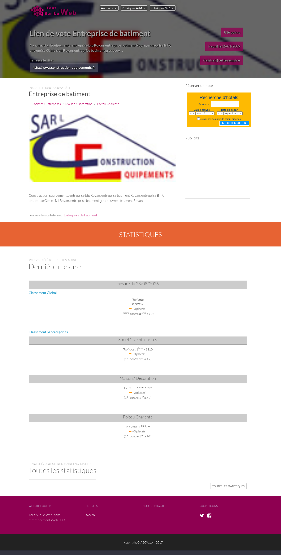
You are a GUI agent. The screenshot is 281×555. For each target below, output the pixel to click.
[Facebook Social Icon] (210, 515)
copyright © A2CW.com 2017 (143, 542)
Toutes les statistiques (228, 486)
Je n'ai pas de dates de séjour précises (220, 119)
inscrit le (224, 46)
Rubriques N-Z (160, 8)
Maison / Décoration (79, 104)
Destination (204, 104)
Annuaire (107, 8)
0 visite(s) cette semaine (221, 60)
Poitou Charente (108, 104)
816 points (232, 32)
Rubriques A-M (132, 8)
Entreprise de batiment (80, 215)
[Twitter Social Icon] (203, 515)
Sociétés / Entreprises (46, 104)
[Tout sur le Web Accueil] (54, 11)
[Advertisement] (217, 172)
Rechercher (234, 123)
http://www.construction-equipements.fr (64, 67)
